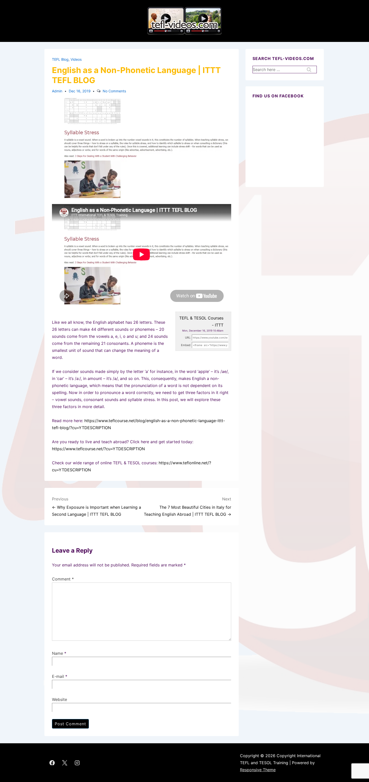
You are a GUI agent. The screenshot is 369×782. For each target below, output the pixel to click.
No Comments (114, 91)
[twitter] (65, 762)
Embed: (186, 345)
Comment (63, 578)
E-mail (58, 676)
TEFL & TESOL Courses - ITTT (201, 321)
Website (59, 699)
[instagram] (77, 762)
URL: (188, 337)
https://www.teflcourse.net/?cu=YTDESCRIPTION (98, 448)
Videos (76, 59)
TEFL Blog (60, 59)
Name (57, 653)
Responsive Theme (258, 769)
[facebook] (52, 762)
